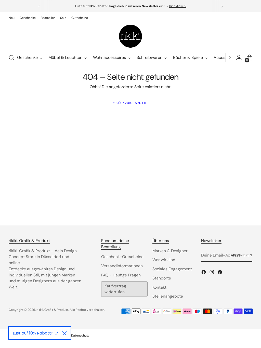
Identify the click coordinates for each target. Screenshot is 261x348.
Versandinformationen (122, 266)
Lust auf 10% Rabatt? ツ (35, 333)
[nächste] (222, 6)
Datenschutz (80, 335)
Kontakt (159, 287)
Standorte (161, 278)
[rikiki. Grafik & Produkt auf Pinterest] (220, 273)
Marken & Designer (170, 250)
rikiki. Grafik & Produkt (52, 310)
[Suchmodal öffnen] (11, 57)
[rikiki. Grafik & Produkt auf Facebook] (204, 273)
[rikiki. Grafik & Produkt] (130, 36)
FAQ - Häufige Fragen (121, 275)
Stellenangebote (167, 296)
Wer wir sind (163, 259)
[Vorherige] (39, 6)
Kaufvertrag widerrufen (115, 289)
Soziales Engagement (172, 269)
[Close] (64, 333)
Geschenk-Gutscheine (122, 256)
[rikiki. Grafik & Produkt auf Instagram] (212, 273)
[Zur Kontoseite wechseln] (239, 57)
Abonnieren (241, 255)
